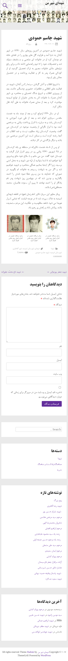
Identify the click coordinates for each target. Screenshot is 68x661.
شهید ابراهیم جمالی (45, 621)
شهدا (52, 249)
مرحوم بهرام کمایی (54, 556)
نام (60, 346)
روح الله (28, 44)
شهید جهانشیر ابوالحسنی (42, 632)
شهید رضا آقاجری (54, 506)
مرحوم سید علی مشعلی (52, 545)
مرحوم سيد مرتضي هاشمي (51, 517)
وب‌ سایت (57, 374)
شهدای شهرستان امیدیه (31, 249)
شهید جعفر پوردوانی (57, 272)
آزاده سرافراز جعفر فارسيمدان (50, 562)
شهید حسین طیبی (36, 615)
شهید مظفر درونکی (41, 626)
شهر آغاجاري (17, 249)
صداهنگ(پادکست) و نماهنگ (49, 464)
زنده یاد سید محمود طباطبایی (48, 534)
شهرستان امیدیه (56, 253)
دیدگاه (57, 304)
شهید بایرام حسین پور (52, 512)
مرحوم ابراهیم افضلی (53, 528)
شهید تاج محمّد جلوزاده (12, 272)
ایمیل (59, 360)
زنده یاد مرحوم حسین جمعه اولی (47, 540)
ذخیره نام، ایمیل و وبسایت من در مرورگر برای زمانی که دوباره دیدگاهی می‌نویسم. (36, 394)
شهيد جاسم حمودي (42, 253)
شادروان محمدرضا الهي (52, 523)
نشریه (59, 470)
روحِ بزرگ (58, 500)
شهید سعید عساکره (54, 579)
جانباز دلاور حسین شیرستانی (50, 568)
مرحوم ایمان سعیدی (53, 551)
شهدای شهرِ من (54, 3)
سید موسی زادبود (55, 615)
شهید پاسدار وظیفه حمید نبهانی (48, 573)
